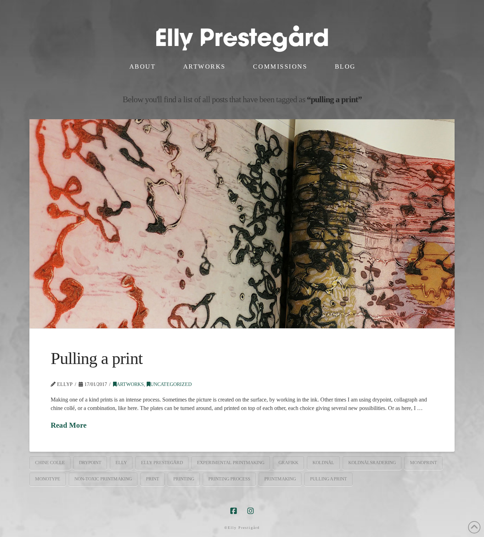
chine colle (50, 462)
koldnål (323, 462)
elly (121, 462)
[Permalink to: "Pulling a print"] (242, 223)
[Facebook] (233, 511)
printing (183, 478)
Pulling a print (96, 358)
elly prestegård (162, 462)
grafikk (288, 462)
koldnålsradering (372, 462)
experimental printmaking (230, 462)
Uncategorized (171, 384)
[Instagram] (250, 511)
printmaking (280, 478)
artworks (130, 384)
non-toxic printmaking (103, 478)
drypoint (90, 462)
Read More (68, 425)
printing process (229, 478)
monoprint (423, 462)
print (152, 478)
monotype (47, 478)
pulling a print (328, 478)
